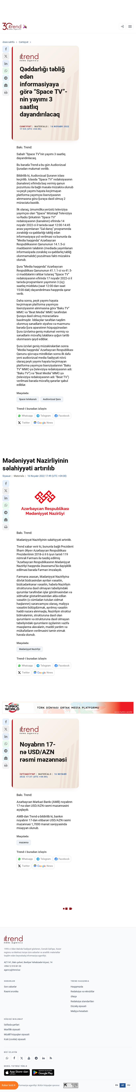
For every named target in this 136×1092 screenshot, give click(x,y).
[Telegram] (36, 1058)
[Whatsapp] (7, 1058)
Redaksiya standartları (82, 1001)
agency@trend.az (12, 970)
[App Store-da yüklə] (17, 1072)
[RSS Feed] (51, 1058)
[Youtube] (29, 1058)
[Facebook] (14, 1058)
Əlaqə (74, 996)
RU (128, 1085)
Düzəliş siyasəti (78, 1006)
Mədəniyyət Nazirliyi (29, 649)
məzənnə (23, 842)
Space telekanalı (28, 399)
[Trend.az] (14, 26)
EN (116, 1085)
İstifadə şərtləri (11, 1024)
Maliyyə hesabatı (79, 1011)
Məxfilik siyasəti (12, 1029)
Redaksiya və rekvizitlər (82, 991)
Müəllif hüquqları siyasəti (16, 1034)
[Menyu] (130, 26)
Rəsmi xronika (11, 991)
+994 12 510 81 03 (12, 966)
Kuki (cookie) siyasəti (15, 1039)
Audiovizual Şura (52, 399)
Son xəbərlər (10, 986)
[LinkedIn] (43, 1058)
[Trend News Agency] (13, 939)
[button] (6, 49)
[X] (22, 1058)
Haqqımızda (77, 986)
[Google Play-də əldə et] (43, 1072)
